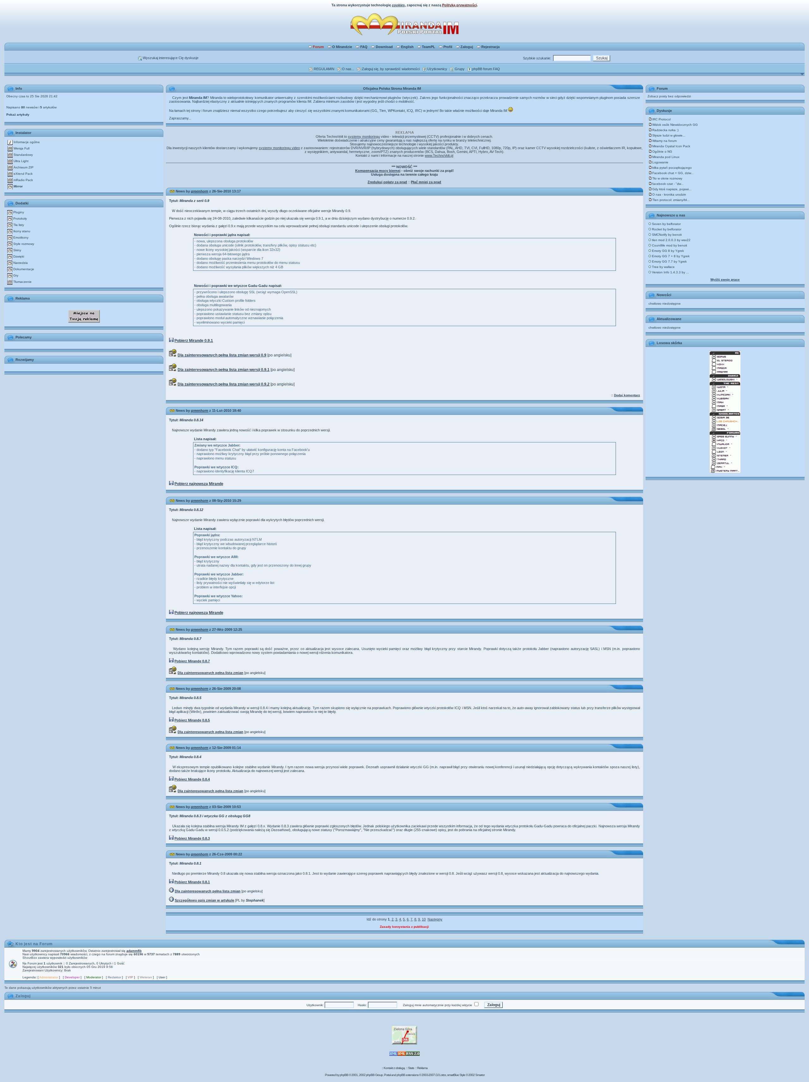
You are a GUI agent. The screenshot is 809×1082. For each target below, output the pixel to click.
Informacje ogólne (26, 142)
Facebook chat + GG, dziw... (673, 173)
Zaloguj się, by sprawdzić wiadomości (390, 69)
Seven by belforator (666, 224)
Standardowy (23, 154)
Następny (435, 919)
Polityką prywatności (459, 5)
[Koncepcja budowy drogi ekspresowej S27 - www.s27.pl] (404, 1043)
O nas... (347, 69)
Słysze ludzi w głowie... (668, 135)
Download (384, 47)
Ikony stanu (21, 231)
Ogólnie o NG (662, 151)
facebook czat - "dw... (668, 183)
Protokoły (19, 218)
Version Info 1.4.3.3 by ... (670, 272)
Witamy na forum (664, 141)
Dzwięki (18, 256)
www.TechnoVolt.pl (439, 155)
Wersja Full (21, 148)
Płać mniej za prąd (426, 182)
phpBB (344, 1075)
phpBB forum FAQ (485, 69)
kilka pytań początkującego (672, 167)
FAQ (364, 47)
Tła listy (18, 225)
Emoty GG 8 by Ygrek (667, 250)
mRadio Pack (23, 180)
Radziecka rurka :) (665, 130)
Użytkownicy (436, 69)
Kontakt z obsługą (394, 1068)
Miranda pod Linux (665, 157)
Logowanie (660, 162)
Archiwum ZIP (23, 167)
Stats (411, 1068)
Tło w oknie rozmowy (667, 178)
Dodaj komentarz (627, 395)
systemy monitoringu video (279, 148)
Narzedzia (20, 262)
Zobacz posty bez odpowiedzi (669, 96)
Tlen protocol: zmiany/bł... (671, 200)
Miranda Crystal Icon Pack (671, 146)
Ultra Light (20, 161)
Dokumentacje (23, 269)
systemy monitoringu (364, 136)
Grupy (459, 69)
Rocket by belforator (666, 229)
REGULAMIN (323, 69)
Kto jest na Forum (34, 944)
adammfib (134, 950)
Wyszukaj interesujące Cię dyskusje (170, 58)
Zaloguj (466, 47)
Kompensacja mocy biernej (377, 171)
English (407, 47)
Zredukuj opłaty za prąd (387, 182)
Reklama (422, 1068)
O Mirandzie (342, 47)
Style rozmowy (23, 244)
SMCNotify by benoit (666, 234)
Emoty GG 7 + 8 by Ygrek (670, 256)
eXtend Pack (23, 173)
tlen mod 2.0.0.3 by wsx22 (670, 240)
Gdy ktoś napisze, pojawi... (671, 189)
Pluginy (18, 212)
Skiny (16, 250)
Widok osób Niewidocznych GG (675, 124)
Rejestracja (490, 47)
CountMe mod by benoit (669, 245)
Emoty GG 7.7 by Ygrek (669, 261)
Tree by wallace (663, 267)
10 (424, 919)
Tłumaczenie (22, 281)
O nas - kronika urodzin (669, 194)
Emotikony (20, 237)
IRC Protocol (661, 119)
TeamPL (428, 47)
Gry (15, 275)
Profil (447, 47)
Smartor (479, 1075)
